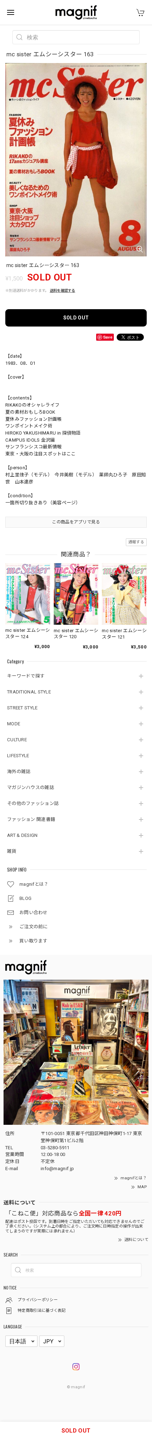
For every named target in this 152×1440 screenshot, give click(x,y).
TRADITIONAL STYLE (29, 692)
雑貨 (12, 851)
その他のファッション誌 (33, 803)
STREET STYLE (22, 707)
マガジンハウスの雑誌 (30, 787)
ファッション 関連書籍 (31, 819)
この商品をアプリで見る (76, 522)
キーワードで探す (26, 676)
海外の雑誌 (19, 771)
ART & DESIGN (22, 835)
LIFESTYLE (18, 755)
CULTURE (17, 739)
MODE (13, 723)
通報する (136, 542)
